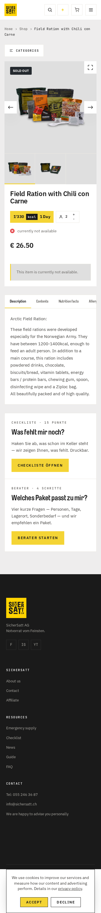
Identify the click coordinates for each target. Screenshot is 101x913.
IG (23, 644)
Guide (11, 757)
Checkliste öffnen (40, 465)
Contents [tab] (42, 301)
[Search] (50, 9)
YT (36, 644)
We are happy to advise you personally (37, 814)
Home (8, 29)
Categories (27, 51)
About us (13, 681)
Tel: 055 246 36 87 (22, 794)
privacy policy (70, 888)
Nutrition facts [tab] (69, 301)
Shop (23, 29)
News (10, 747)
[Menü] (91, 9)
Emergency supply (21, 728)
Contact (12, 690)
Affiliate (12, 700)
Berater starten (38, 537)
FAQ (9, 766)
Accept (34, 902)
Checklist (13, 737)
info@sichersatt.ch (21, 804)
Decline (66, 902)
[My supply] (62, 9)
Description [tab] (18, 301)
